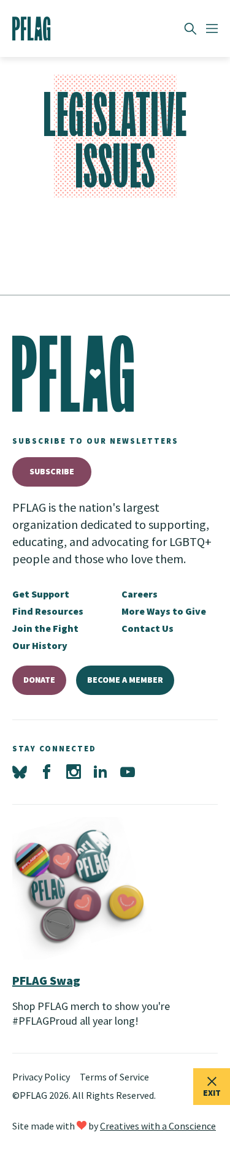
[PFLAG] (31, 29)
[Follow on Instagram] (73, 772)
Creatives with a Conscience (158, 1126)
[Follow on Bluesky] (19, 772)
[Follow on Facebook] (46, 772)
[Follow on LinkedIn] (100, 772)
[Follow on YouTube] (127, 772)
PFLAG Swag (46, 980)
